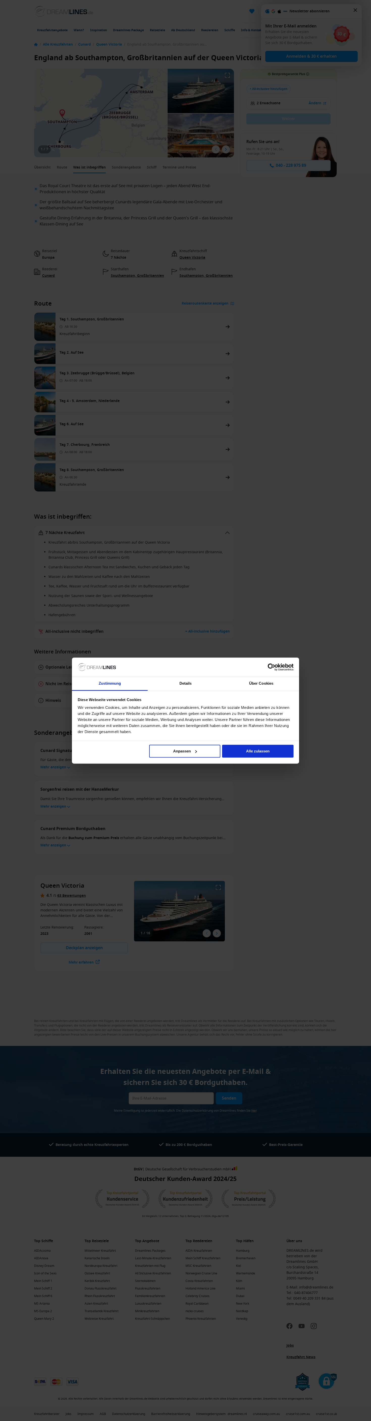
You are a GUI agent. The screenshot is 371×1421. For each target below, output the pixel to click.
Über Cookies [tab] (261, 683)
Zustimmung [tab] (110, 683)
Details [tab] (185, 683)
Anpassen (182, 751)
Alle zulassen (258, 751)
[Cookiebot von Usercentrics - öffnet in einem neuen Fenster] (271, 667)
